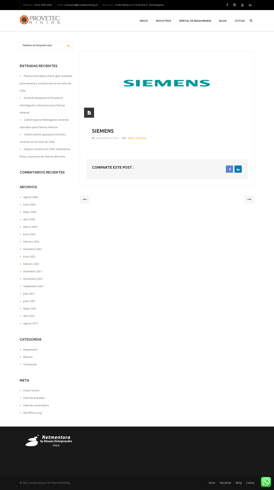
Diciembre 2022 (32, 249)
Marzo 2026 (30, 227)
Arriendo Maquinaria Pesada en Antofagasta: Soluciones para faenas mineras (42, 105)
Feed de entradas (34, 398)
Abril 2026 (29, 219)
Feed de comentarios (36, 405)
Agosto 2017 (30, 323)
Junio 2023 (29, 234)
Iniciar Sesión (31, 390)
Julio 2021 (29, 293)
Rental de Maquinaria (195, 20)
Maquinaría (30, 349)
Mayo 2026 (29, 212)
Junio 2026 (29, 204)
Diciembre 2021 (32, 271)
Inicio (144, 20)
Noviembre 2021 (33, 279)
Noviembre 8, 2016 (107, 138)
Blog (223, 20)
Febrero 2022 (31, 264)
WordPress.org (32, 412)
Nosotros (163, 20)
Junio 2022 (29, 256)
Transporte (30, 364)
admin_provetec (137, 138)
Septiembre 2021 (33, 286)
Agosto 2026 (30, 197)
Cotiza (240, 20)
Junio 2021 (29, 301)
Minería (27, 357)
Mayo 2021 (29, 308)
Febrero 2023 (31, 241)
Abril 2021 (29, 316)
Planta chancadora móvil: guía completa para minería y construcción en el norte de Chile (46, 83)
